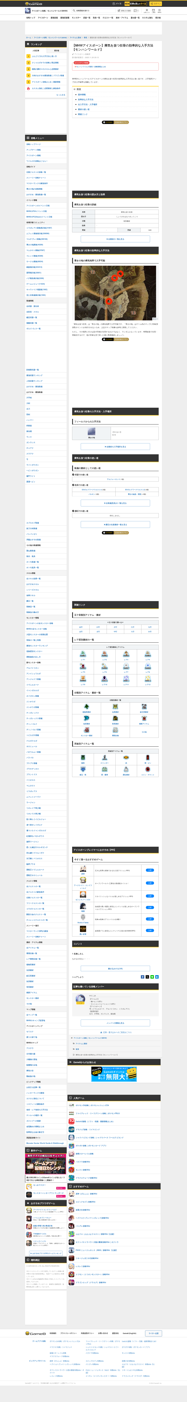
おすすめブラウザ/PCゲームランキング (46, 1253)
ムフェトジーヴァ (33, 796)
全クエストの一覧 (33, 886)
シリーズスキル (32, 589)
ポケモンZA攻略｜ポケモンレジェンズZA (65, 1341)
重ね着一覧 (135, 17)
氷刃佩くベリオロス (34, 858)
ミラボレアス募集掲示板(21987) (39, 227)
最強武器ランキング (34, 375)
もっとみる (60, 94)
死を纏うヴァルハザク (35, 852)
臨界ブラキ (30, 864)
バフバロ (30, 757)
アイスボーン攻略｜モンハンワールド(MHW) (90, 1038)
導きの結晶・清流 (134, 494)
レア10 (104, 684)
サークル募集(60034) (34, 261)
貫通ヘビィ (30, 481)
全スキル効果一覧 (33, 578)
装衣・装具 (30, 556)
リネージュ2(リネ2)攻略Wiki (132, 1370)
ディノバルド (31, 724)
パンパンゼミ (31, 534)
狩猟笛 (29, 425)
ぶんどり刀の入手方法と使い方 (44, 56)
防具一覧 (96, 17)
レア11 (126, 684)
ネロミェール (31, 746)
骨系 (77, 1049)
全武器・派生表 (32, 306)
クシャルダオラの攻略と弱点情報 (45, 62)
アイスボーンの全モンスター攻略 (39, 623)
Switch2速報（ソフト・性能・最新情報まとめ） (139, 1341)
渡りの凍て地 (31, 1037)
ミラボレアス (31, 791)
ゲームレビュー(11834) (35, 284)
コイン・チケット (147, 774)
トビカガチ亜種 (32, 735)
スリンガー (104, 763)
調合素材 (126, 774)
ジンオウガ (30, 701)
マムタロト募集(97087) (35, 250)
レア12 (147, 684)
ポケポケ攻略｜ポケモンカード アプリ (136, 1347)
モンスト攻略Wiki (128, 1353)
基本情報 (82, 94)
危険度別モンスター (34, 651)
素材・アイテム (122, 17)
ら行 (132, 631)
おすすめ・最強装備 (34, 386)
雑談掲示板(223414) (34, 267)
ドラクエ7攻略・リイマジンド (61, 1347)
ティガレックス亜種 (34, 718)
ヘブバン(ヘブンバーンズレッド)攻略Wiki (65, 1364)
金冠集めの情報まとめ (35, 1126)
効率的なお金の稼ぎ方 (35, 1132)
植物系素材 (87, 712)
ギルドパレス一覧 (33, 328)
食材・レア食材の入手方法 (37, 1109)
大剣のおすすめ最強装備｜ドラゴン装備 (48, 75)
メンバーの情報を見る (115, 1023)
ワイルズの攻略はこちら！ (37, 161)
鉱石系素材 (144, 712)
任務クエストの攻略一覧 (36, 172)
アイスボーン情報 (33, 155)
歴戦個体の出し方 (33, 656)
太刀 (28, 408)
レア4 (148, 659)
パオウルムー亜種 (33, 752)
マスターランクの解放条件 (37, 183)
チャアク (30, 448)
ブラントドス (31, 774)
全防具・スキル (32, 311)
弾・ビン (148, 763)
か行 (98, 627)
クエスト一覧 (108, 17)
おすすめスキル (32, 584)
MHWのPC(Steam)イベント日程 (39, 216)
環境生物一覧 (31, 953)
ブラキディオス (32, 768)
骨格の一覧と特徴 (33, 640)
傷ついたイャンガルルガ (36, 830)
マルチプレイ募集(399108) (37, 239)
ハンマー (30, 420)
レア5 (83, 672)
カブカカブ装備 (32, 522)
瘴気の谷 (30, 1070)
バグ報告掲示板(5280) (35, 278)
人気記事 (36, 50)
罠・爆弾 (104, 774)
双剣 (28, 414)
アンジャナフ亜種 (33, 679)
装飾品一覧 (30, 606)
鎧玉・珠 (83, 774)
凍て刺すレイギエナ (34, 824)
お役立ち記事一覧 (33, 1087)
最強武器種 (64, 17)
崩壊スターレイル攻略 (58, 1353)
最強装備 (54, 17)
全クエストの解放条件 (35, 892)
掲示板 (158, 17)
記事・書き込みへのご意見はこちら (117, 1032)
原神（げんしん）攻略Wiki (59, 1361)
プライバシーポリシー (68, 1333)
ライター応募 (154, 1333)
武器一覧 (86, 17)
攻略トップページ (33, 144)
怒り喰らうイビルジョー (36, 819)
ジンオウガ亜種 (32, 707)
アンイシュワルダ (33, 673)
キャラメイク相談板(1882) (36, 289)
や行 (115, 631)
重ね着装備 (30, 550)
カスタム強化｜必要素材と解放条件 (46, 88)
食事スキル (30, 595)
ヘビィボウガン (32, 470)
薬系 (83, 763)
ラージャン (30, 802)
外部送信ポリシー (87, 1333)
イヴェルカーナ (32, 684)
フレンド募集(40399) (34, 255)
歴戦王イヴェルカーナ (35, 869)
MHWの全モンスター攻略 (36, 628)
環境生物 (115, 735)
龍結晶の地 (30, 1076)
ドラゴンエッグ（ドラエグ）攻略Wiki (136, 1376)
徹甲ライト (30, 476)
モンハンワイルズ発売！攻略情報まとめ (91, 66)
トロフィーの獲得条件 (35, 1104)
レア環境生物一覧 (33, 959)
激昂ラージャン (32, 841)
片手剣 (29, 397)
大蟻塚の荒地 (31, 1059)
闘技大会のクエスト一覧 (36, 914)
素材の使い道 (84, 109)
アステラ (30, 1048)
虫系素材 (115, 712)
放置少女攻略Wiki (128, 1361)
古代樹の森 (30, 1053)
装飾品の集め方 (32, 612)
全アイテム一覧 (32, 947)
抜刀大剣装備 (31, 528)
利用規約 (53, 1333)
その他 (144, 732)
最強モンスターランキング (37, 645)
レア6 (105, 672)
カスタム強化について (35, 1098)
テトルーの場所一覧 (34, 1115)
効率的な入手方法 (85, 99)
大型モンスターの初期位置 (37, 634)
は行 (81, 631)
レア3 (126, 659)
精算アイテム (144, 723)
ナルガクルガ (31, 740)
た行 (132, 627)
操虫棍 (29, 431)
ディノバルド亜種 (33, 729)
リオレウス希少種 (33, 813)
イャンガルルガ (32, 690)
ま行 (98, 631)
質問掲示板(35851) (33, 272)
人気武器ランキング (34, 381)
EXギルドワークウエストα (92, 489)
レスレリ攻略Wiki (56, 1376)
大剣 (28, 403)
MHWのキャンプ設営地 (35, 1020)
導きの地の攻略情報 (34, 189)
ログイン (157, 3)
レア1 (83, 659)
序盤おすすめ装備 (33, 539)
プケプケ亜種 (31, 763)
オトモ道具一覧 (32, 567)
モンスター (76, 17)
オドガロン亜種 (32, 696)
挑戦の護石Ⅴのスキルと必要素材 (45, 69)
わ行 (150, 631)
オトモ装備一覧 (32, 561)
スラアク (30, 453)
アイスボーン (43, 17)
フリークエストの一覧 (35, 903)
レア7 (126, 672)
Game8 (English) (129, 1333)
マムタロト (30, 785)
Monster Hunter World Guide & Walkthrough (45, 1143)
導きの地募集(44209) (34, 244)
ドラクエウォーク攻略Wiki (59, 1356)
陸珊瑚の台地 (31, 1065)
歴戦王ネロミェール (34, 875)
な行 (150, 627)
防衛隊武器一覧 (32, 369)
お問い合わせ (103, 1333)
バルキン (92, 494)
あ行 (81, 627)
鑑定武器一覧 (31, 317)
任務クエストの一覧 (34, 897)
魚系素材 (86, 723)
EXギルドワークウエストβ (135, 489)
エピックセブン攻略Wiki (95, 1361)
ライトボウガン (32, 464)
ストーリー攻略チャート (36, 177)
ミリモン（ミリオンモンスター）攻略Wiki (101, 1376)
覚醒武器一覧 (31, 323)
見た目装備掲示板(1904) (36, 295)
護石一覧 (30, 601)
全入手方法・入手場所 (87, 104)
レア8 (148, 672)
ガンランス (30, 442)
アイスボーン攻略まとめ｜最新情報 (46, 82)
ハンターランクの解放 (35, 1092)
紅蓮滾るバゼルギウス (35, 836)
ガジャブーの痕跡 (33, 1120)
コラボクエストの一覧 (35, 908)
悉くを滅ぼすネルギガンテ (37, 847)
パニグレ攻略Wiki (92, 1364)
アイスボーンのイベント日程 (38, 205)
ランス (29, 436)
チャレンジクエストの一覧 (37, 920)
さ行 (115, 627)
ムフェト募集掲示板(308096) (37, 233)
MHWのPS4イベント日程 (36, 211)
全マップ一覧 (31, 1014)
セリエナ (30, 1031)
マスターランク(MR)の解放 (37, 931)
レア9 (83, 684)
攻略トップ (30, 17)
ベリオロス (30, 780)
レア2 (105, 659)
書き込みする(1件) (115, 968)
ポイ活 (118, 3)
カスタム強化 (147, 17)
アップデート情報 (33, 149)
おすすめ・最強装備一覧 (36, 194)
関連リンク (83, 114)
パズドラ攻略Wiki (92, 1353)
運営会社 (115, 1333)
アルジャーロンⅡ (113, 479)
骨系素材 (115, 723)
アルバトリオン (32, 668)
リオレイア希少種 (33, 808)
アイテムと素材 (81, 1043)
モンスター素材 (86, 735)
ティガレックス (32, 712)
